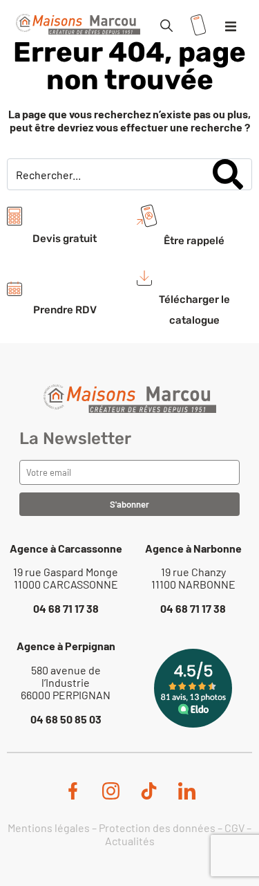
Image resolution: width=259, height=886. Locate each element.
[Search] (227, 174)
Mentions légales (49, 827)
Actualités (130, 840)
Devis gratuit (64, 238)
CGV (234, 827)
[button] (230, 26)
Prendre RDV (65, 310)
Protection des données (157, 827)
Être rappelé (194, 240)
